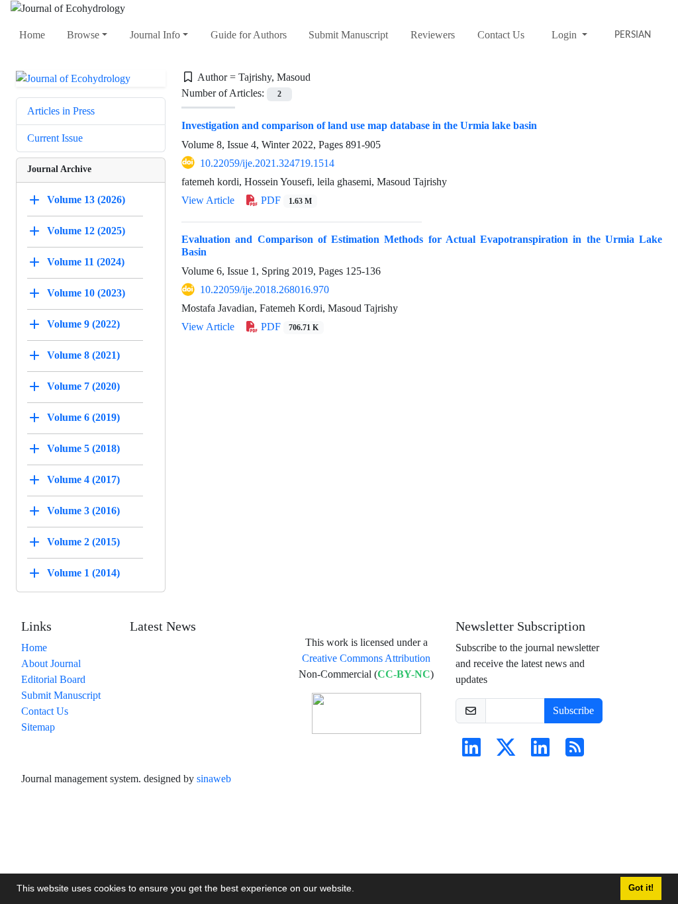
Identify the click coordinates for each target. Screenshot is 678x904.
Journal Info (155, 34)
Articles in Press (61, 111)
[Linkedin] (471, 751)
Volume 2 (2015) (83, 541)
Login (565, 34)
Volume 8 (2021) (83, 355)
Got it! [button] (641, 888)
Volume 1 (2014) (83, 572)
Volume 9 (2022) (83, 324)
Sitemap (38, 727)
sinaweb (214, 778)
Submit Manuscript (348, 34)
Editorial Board (53, 679)
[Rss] (575, 751)
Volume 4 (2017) (83, 479)
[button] (359, 890)
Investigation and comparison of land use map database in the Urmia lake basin (359, 125)
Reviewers (433, 34)
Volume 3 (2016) (83, 510)
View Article (207, 200)
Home (32, 34)
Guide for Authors (249, 34)
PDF (285, 200)
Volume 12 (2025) (86, 230)
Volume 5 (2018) (83, 448)
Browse (83, 34)
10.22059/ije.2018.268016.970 (264, 289)
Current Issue (55, 138)
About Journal (51, 663)
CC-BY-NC (403, 674)
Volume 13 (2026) (86, 199)
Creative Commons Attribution (366, 658)
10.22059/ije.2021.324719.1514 (267, 163)
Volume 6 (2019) (83, 417)
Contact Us (500, 34)
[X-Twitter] (506, 751)
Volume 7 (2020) (83, 386)
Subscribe (573, 710)
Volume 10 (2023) (86, 293)
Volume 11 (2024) (85, 261)
